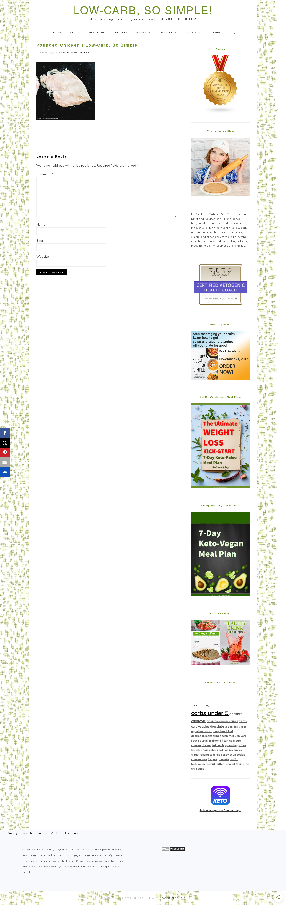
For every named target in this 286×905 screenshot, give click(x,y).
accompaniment (201, 735)
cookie (241, 754)
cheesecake (199, 759)
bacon (224, 735)
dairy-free (240, 726)
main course (230, 721)
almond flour (219, 740)
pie (215, 759)
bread (205, 749)
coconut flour (233, 763)
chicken (207, 745)
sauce (195, 740)
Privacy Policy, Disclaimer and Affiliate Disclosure (43, 833)
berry (216, 731)
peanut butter (215, 763)
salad (212, 749)
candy (225, 754)
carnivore (198, 721)
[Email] (5, 462)
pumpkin (205, 740)
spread (229, 745)
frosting (203, 754)
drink (216, 735)
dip (218, 754)
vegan (229, 726)
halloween (198, 763)
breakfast (226, 731)
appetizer (197, 731)
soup (233, 754)
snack (208, 731)
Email (40, 240)
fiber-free (214, 721)
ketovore (241, 735)
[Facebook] (5, 433)
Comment (44, 174)
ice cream (235, 740)
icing (246, 763)
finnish (195, 749)
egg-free (240, 745)
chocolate (217, 726)
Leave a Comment (79, 52)
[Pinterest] (5, 452)
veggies (204, 726)
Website (42, 256)
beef (220, 749)
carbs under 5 (210, 712)
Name (40, 224)
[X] (5, 443)
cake (213, 754)
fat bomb (218, 745)
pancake (223, 759)
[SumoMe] (5, 472)
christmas (197, 768)
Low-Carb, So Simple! (143, 9)
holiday (228, 749)
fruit (231, 735)
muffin (234, 759)
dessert (235, 714)
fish (210, 759)
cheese (196, 745)
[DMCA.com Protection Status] (173, 850)
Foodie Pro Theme (174, 898)
